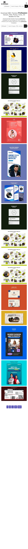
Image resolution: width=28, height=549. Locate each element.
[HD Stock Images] (4, 4)
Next (19, 407)
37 (15, 407)
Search (25, 26)
